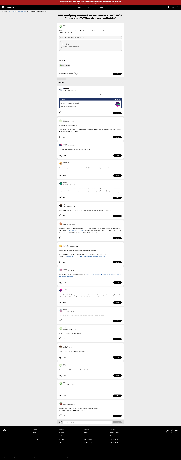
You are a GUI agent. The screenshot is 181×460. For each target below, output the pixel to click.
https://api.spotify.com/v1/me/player (76, 230)
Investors (61, 442)
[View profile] (60, 26)
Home (10, 11)
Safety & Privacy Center (13, 457)
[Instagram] (167, 430)
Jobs (34, 436)
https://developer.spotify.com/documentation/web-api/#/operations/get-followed (84, 256)
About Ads (39, 457)
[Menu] (178, 7)
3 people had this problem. (66, 73)
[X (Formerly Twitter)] (171, 430)
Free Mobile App (88, 439)
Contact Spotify (88, 442)
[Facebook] (176, 430)
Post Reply (117, 422)
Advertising (61, 439)
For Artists (61, 432)
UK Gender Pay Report (75, 457)
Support (86, 432)
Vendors (61, 445)
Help (80, 7)
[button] (121, 26)
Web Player (87, 436)
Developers (61, 436)
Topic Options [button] (61, 79)
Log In (173, 7)
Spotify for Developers (21, 11)
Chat (90, 7)
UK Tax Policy (65, 457)
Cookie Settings (31, 457)
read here (80, 94)
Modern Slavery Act (56, 457)
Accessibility (47, 457)
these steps (99, 3)
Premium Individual (114, 432)
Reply (117, 74)
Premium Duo (113, 436)
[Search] (169, 7)
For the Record (36, 439)
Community (9, 7)
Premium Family (114, 439)
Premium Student (114, 442)
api (64, 60)
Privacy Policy (23, 457)
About (34, 432)
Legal (4, 457)
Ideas (101, 7)
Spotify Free (113, 445)
